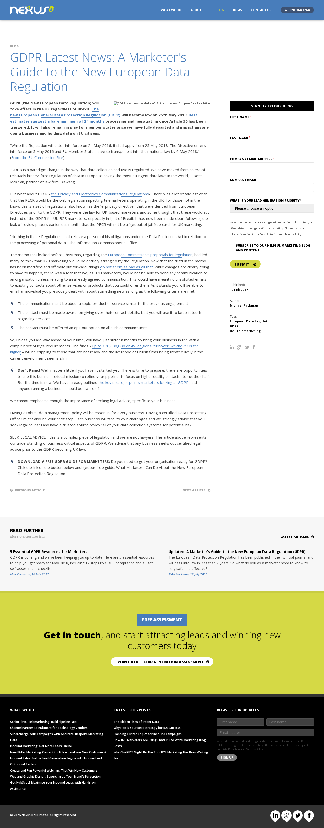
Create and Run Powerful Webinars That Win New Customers (53, 770)
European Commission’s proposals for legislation (150, 254)
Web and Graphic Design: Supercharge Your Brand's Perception (55, 776)
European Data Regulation (251, 321)
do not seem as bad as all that (126, 266)
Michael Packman (244, 305)
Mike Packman (20, 574)
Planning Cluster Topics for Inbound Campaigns (148, 734)
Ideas (237, 10)
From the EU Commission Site (37, 157)
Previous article (30, 490)
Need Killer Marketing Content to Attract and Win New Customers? (58, 752)
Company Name (243, 180)
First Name (240, 117)
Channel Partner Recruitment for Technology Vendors (49, 728)
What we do (171, 10)
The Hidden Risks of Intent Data (136, 722)
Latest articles (294, 537)
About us (198, 10)
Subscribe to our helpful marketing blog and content (273, 247)
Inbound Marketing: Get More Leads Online (41, 746)
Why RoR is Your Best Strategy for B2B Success (147, 728)
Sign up (226, 757)
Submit (241, 264)
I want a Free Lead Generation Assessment (159, 661)
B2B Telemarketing (245, 331)
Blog (219, 10)
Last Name (240, 138)
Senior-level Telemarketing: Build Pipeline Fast (43, 722)
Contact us (261, 10)
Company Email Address (252, 159)
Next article (194, 490)
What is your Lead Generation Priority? (265, 200)
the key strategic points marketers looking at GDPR (143, 382)
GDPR (234, 326)
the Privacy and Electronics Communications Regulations (100, 193)
